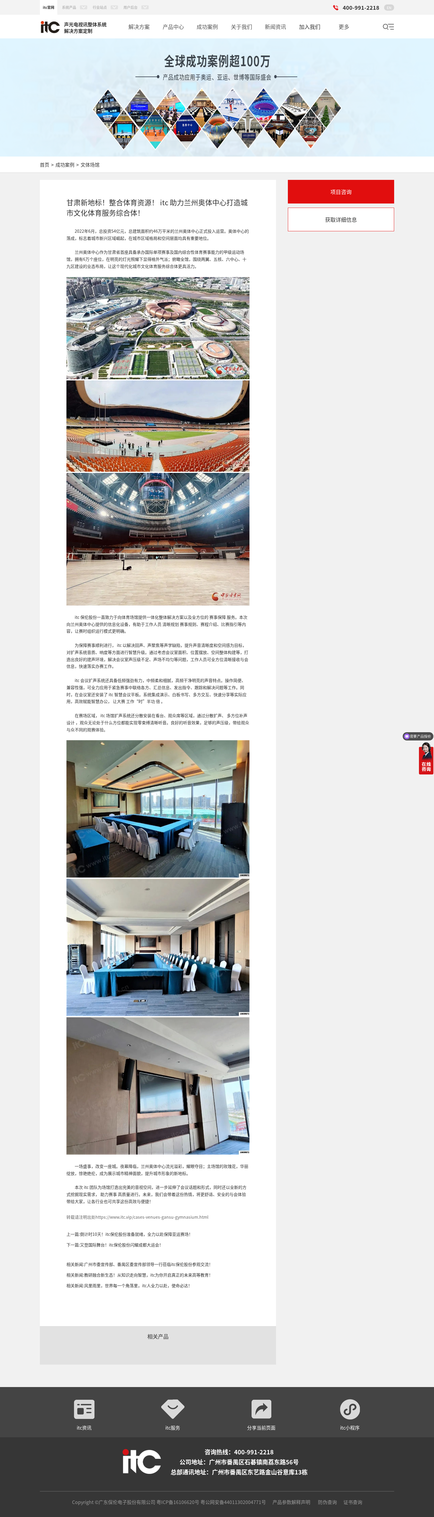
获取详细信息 (341, 219)
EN (389, 7)
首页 (44, 164)
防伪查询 (327, 1501)
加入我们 (309, 26)
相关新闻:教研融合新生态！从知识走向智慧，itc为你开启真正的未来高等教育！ (139, 1275)
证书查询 (352, 1501)
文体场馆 (90, 164)
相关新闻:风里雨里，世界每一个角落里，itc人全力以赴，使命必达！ (129, 1285)
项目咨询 (341, 192)
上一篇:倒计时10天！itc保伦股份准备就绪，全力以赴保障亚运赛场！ (129, 1234)
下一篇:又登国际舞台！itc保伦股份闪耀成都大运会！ (114, 1245)
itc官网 (48, 7)
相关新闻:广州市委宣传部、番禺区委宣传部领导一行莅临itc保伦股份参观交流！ (139, 1264)
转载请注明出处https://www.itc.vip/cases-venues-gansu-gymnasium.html (137, 1217)
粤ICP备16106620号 (177, 1501)
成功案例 (65, 164)
